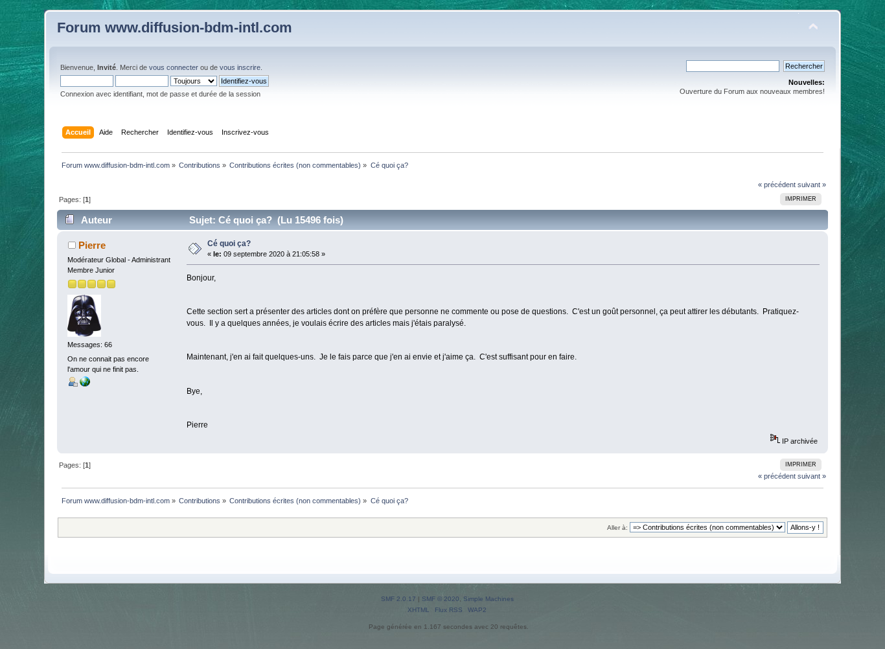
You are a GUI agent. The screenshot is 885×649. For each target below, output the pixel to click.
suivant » (812, 184)
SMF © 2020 (440, 598)
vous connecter (173, 67)
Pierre (92, 245)
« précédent (777, 184)
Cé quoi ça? (229, 243)
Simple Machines (488, 598)
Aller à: (617, 527)
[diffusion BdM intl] (85, 384)
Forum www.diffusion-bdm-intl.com (174, 27)
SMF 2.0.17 (398, 598)
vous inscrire (240, 67)
